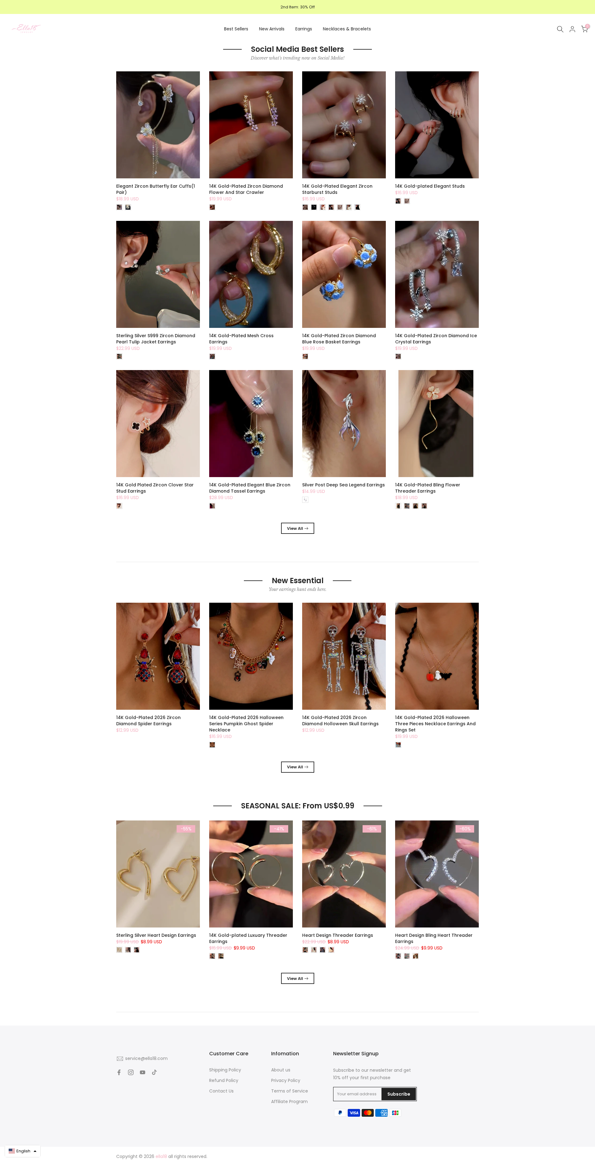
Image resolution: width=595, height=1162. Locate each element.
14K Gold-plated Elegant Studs (430, 186)
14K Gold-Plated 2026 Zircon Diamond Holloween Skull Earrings (340, 720)
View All (295, 528)
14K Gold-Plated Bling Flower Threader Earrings (427, 488)
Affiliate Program (289, 1101)
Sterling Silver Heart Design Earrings (156, 935)
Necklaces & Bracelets (347, 29)
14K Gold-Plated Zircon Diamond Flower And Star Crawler (246, 189)
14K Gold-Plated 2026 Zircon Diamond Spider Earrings (148, 720)
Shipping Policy (225, 1070)
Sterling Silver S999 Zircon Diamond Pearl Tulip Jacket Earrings (155, 339)
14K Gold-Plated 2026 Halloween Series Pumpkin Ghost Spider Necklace (246, 723)
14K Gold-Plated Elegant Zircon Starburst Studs (337, 189)
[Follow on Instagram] (131, 1072)
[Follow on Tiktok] (154, 1072)
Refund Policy (223, 1080)
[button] (22, 1151)
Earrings (303, 29)
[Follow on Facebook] (119, 1072)
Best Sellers (236, 29)
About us (280, 1070)
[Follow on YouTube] (142, 1072)
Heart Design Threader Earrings (337, 935)
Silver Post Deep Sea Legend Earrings (343, 485)
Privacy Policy (285, 1080)
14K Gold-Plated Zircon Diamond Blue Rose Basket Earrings (339, 339)
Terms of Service (289, 1091)
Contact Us (221, 1091)
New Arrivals (271, 29)
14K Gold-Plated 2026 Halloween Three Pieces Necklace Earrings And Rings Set (435, 723)
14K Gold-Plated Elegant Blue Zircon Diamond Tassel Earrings (249, 488)
